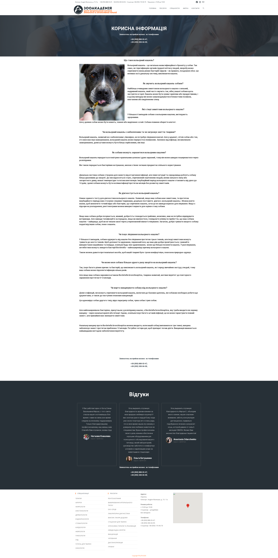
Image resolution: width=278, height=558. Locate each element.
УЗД (76, 540)
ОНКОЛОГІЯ (79, 548)
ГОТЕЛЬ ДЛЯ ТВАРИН (83, 544)
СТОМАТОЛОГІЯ (81, 523)
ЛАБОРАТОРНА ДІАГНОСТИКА (119, 513)
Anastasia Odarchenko (185, 439)
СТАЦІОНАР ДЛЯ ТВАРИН (117, 522)
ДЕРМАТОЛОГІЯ (81, 515)
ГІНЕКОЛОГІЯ (80, 536)
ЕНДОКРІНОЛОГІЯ (82, 519)
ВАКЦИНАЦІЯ (113, 534)
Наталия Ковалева (100, 436)
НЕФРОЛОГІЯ (80, 507)
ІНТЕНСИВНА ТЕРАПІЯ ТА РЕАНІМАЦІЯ (122, 526)
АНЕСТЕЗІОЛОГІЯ (81, 511)
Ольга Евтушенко (143, 458)
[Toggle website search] (203, 8)
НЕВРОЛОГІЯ (80, 531)
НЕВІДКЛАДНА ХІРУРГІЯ (116, 530)
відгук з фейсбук (97, 438)
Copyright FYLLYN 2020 (139, 556)
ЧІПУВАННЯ (112, 538)
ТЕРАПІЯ (78, 498)
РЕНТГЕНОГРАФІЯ (114, 498)
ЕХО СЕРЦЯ (112, 509)
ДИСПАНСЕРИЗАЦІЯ (115, 543)
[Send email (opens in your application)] (203, 2)
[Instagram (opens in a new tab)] (200, 2)
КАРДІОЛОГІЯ (80, 527)
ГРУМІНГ (111, 547)
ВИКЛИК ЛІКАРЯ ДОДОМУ (118, 518)
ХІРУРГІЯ (78, 503)
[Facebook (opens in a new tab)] (197, 2)
